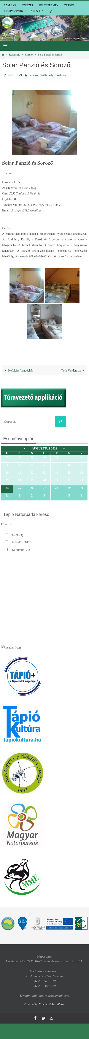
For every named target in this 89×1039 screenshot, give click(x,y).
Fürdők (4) (16, 534)
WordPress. (58, 1003)
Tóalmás (60, 74)
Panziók (29, 54)
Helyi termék (49, 5)
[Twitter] (43, 1017)
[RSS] (51, 1017)
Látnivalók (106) (20, 541)
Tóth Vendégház (71, 369)
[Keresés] (60, 420)
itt (14, 198)
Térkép (69, 5)
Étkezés (27, 5)
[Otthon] (3, 54)
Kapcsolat (37, 11)
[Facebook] (35, 1017)
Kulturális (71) (21, 549)
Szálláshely (14, 54)
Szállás (10, 5)
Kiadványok (13, 11)
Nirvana (43, 1003)
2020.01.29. (15, 74)
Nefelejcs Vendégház (20, 369)
